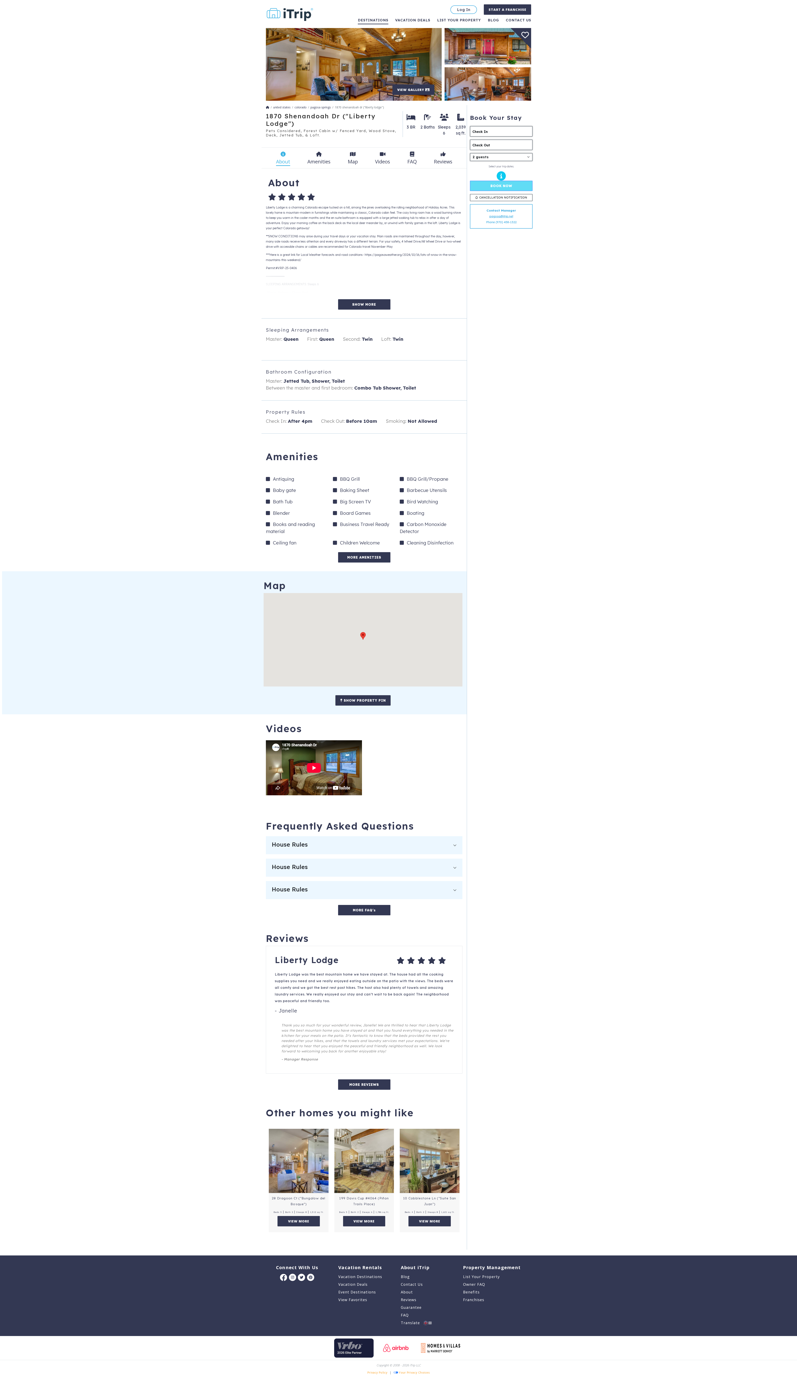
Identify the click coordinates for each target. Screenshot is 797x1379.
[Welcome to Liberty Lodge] (354, 64)
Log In (463, 9)
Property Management (492, 1267)
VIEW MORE (298, 1221)
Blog (493, 20)
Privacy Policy (377, 1372)
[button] (363, 636)
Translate (412, 1322)
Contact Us (412, 1284)
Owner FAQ (474, 1284)
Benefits (471, 1292)
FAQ (405, 1315)
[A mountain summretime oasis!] (488, 46)
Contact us (518, 20)
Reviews (408, 1299)
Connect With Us (297, 1267)
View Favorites (352, 1299)
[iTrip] (290, 13)
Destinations (373, 20)
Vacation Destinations (360, 1276)
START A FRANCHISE (507, 9)
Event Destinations (357, 1292)
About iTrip (415, 1267)
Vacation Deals (412, 20)
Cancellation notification (503, 197)
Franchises (473, 1299)
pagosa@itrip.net (501, 216)
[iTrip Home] (267, 107)
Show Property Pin (364, 700)
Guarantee (411, 1307)
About (407, 1292)
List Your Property (459, 20)
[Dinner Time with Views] (488, 84)
